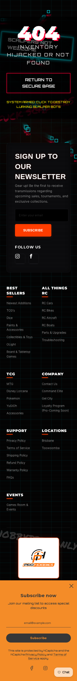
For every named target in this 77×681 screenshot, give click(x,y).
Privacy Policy (16, 440)
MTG (10, 384)
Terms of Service (18, 448)
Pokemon (13, 398)
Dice (10, 317)
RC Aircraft (49, 317)
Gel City (47, 398)
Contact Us (49, 384)
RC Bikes (48, 310)
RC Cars (47, 303)
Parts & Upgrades (54, 332)
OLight (11, 344)
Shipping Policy (17, 455)
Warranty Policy (17, 470)
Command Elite (52, 391)
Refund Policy (16, 462)
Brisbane (48, 440)
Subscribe (33, 230)
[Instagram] (20, 259)
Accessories (15, 413)
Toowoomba (51, 448)
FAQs (10, 477)
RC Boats (48, 325)
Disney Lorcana (17, 391)
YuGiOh (12, 405)
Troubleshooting (53, 340)
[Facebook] (34, 259)
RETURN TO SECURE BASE (38, 83)
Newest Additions (19, 303)
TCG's (11, 310)
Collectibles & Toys (20, 337)
